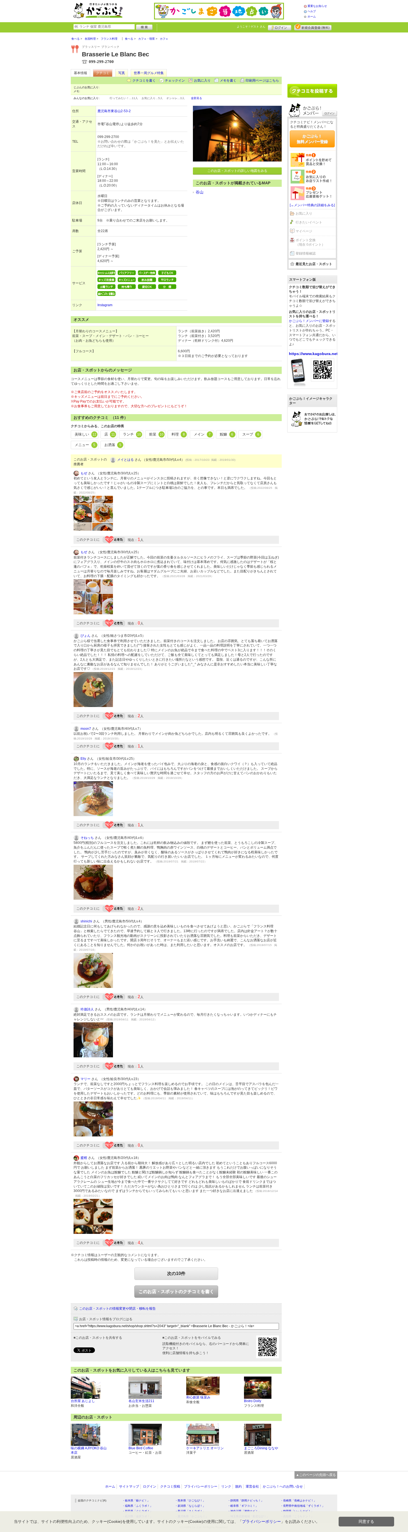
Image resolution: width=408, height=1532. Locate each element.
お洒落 (112, 445)
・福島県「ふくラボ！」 (137, 1505)
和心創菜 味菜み (198, 1397)
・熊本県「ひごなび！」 (190, 1500)
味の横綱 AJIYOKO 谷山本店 (89, 1450)
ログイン (279, 27)
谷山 (199, 192)
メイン (202, 434)
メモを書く (228, 80)
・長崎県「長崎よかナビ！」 (298, 1500)
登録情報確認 (306, 253)
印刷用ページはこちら (262, 80)
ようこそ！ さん (251, 26)
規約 (238, 1486)
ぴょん (85, 636)
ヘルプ (312, 11)
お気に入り (202, 80)
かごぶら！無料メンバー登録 (312, 139)
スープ (250, 434)
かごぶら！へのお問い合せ (283, 1486)
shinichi (86, 921)
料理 (178, 434)
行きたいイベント (309, 222)
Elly (83, 759)
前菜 (156, 434)
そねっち (87, 838)
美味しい (85, 434)
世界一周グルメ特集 (149, 73)
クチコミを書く (144, 80)
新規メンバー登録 (313, 27)
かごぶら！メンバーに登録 (309, 321)
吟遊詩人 (87, 1009)
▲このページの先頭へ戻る (316, 1475)
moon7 (85, 729)
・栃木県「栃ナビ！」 (136, 1500)
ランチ (132, 434)
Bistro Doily (252, 1401)
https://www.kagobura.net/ (314, 353)
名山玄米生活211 (141, 1401)
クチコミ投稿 (170, 1486)
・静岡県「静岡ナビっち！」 (246, 1500)
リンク (226, 1486)
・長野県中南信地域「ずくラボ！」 (302, 1505)
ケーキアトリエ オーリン (205, 1448)
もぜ (83, 473)
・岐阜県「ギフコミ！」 (243, 1505)
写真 (121, 73)
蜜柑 (83, 1158)
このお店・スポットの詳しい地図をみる (237, 171)
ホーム (312, 16)
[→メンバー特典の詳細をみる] (312, 205)
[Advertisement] (312, 56)
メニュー (85, 445)
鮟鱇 (226, 434)
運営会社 (252, 1486)
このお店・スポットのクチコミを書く (176, 1291)
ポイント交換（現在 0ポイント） (310, 242)
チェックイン (175, 80)
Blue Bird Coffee (141, 1448)
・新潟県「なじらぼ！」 (190, 1505)
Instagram (104, 305)
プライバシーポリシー (200, 1486)
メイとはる (125, 460)
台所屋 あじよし (83, 1401)
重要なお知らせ (317, 5)
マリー (85, 1079)
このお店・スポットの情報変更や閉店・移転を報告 (117, 1308)
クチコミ (102, 73)
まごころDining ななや (261, 1448)
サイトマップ (129, 1486)
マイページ (304, 231)
